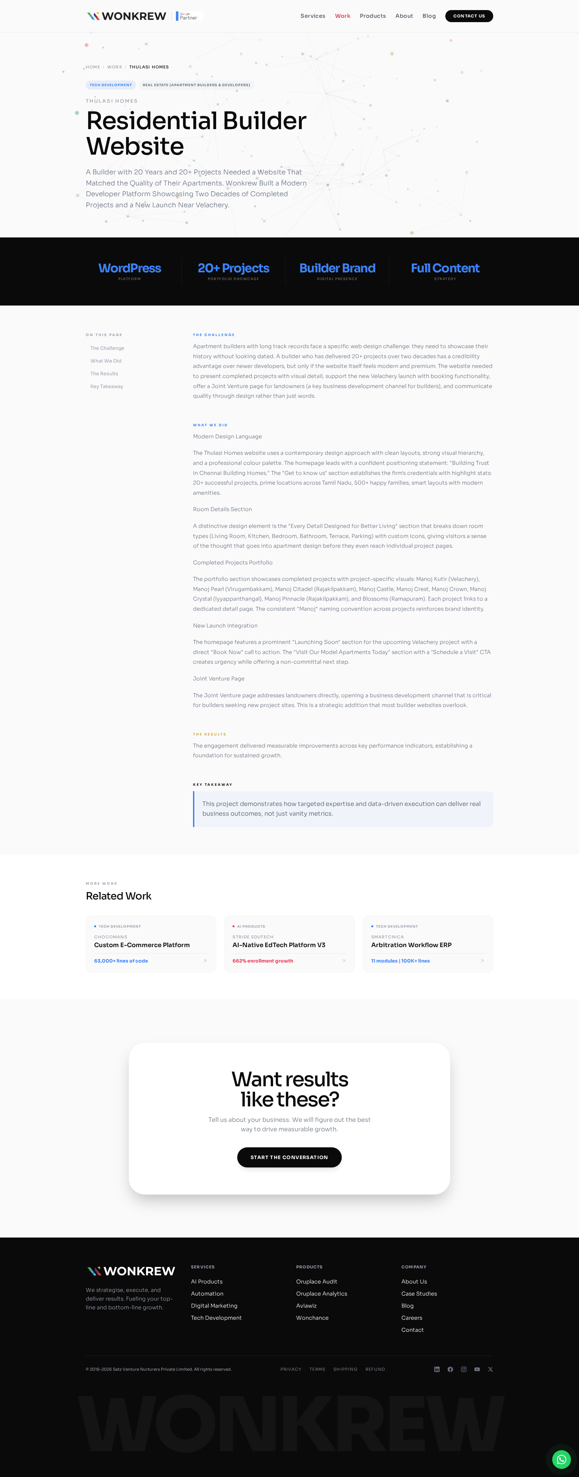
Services (313, 15)
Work (343, 15)
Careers (411, 1317)
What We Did (106, 361)
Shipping (345, 1369)
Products (373, 15)
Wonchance (312, 1317)
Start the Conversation (289, 1157)
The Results (104, 374)
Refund (375, 1369)
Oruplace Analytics (321, 1293)
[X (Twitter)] (490, 1369)
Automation (207, 1293)
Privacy (291, 1369)
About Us (414, 1281)
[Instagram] (463, 1369)
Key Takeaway (106, 386)
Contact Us (469, 15)
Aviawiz (306, 1305)
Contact (412, 1329)
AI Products (206, 1281)
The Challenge (107, 348)
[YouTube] (477, 1369)
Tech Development (216, 1317)
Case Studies (419, 1293)
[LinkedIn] (437, 1369)
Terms (317, 1369)
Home (93, 66)
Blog (429, 15)
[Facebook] (450, 1369)
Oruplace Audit (316, 1281)
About (404, 15)
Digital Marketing (214, 1305)
